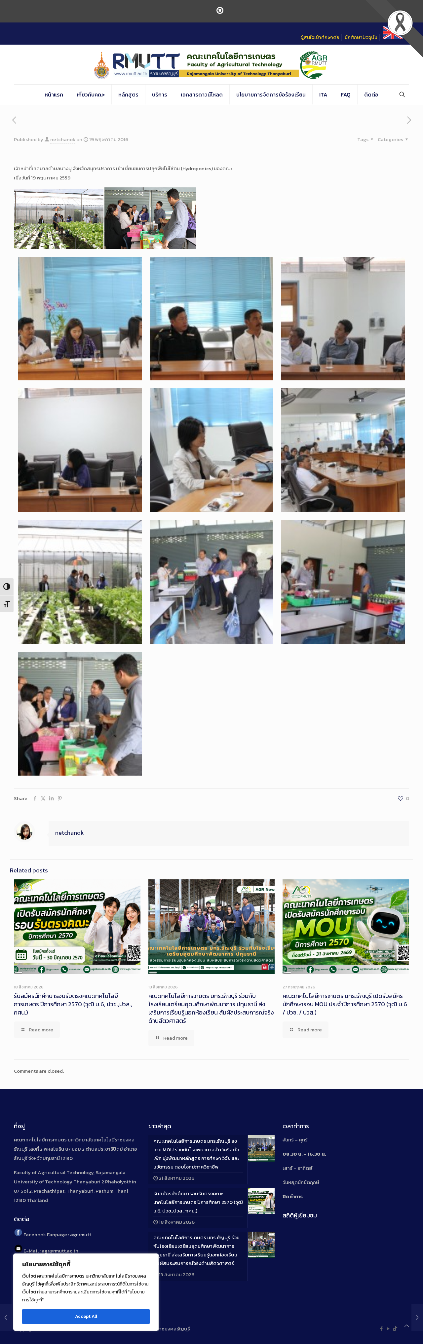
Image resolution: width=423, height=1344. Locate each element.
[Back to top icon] (406, 1325)
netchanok (62, 139)
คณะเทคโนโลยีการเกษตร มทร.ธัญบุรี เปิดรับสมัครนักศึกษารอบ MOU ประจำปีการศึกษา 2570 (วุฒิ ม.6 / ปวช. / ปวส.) (345, 1004)
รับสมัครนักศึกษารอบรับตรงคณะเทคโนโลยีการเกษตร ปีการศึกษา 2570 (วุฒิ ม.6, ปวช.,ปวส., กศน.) (73, 1004)
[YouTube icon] (388, 1328)
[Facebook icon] (381, 1328)
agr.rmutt (80, 1234)
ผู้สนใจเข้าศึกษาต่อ (319, 37)
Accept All (86, 1316)
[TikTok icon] (395, 1328)
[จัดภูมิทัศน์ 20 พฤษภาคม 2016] (417, 1317)
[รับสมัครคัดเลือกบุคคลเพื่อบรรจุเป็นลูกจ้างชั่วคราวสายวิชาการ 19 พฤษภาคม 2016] (6, 1317)
